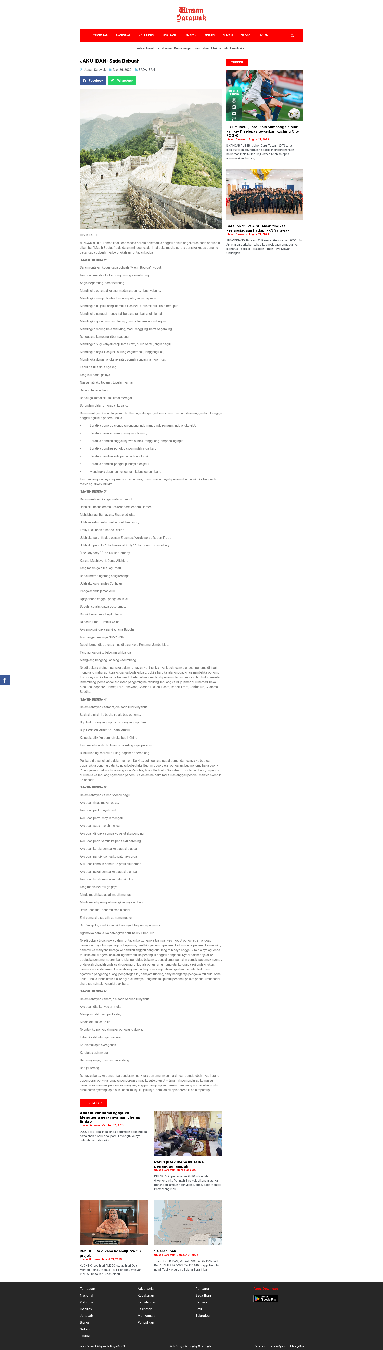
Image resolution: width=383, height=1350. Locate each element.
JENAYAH (190, 35)
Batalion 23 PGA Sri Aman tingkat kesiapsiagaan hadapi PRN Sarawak (257, 228)
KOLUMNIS (146, 35)
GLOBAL (246, 35)
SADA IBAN (147, 70)
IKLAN (264, 35)
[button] (93, 80)
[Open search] (292, 35)
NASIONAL (123, 35)
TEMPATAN (100, 35)
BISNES (209, 35)
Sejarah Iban (165, 1251)
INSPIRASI (169, 35)
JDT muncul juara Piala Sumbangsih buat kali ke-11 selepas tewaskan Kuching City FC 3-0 (262, 131)
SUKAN (228, 35)
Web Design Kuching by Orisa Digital (191, 1346)
